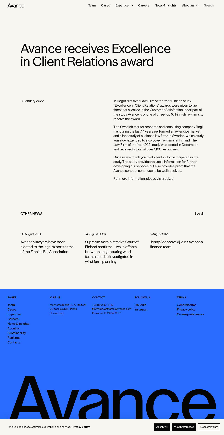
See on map (57, 313)
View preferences (184, 427)
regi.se (168, 178)
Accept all (161, 427)
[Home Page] (16, 5)
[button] (124, 5)
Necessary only (209, 427)
